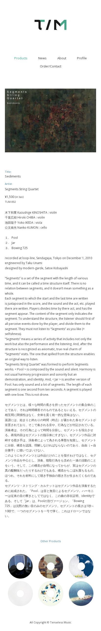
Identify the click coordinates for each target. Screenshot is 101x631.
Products (20, 58)
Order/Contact (50, 66)
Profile (82, 58)
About (61, 58)
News (42, 58)
